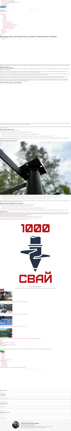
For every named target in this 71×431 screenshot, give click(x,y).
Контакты (3, 33)
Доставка (4, 16)
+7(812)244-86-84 (3, 10)
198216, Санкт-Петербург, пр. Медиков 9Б (7, 342)
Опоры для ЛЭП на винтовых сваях (9, 26)
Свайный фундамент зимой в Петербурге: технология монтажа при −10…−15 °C (13, 326)
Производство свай (3, 360)
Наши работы (4, 30)
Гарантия (4, 18)
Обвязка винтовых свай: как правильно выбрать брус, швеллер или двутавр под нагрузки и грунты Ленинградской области (20, 338)
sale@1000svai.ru (2, 10)
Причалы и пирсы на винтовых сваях (9, 25)
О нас (4, 15)
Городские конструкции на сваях (8, 28)
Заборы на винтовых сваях (7, 23)
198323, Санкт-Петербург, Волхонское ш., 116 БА (8, 344)
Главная (3, 13)
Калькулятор (4, 32)
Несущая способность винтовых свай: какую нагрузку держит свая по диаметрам (13, 301)
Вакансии (4, 19)
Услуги (3, 20)
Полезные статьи (4, 31)
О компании (4, 14)
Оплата (4, 17)
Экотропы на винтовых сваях (8, 27)
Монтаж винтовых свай (7, 22)
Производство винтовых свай (8, 21)
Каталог (3, 29)
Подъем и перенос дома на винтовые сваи (10, 24)
